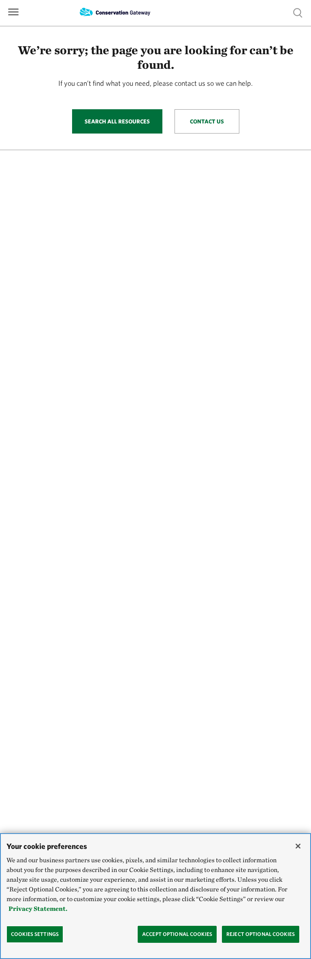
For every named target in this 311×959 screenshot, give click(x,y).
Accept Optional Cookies (177, 934)
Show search (298, 12)
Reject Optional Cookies (260, 934)
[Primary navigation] (13, 11)
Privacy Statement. (38, 908)
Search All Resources (117, 121)
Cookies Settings (35, 934)
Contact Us (207, 121)
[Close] (298, 846)
